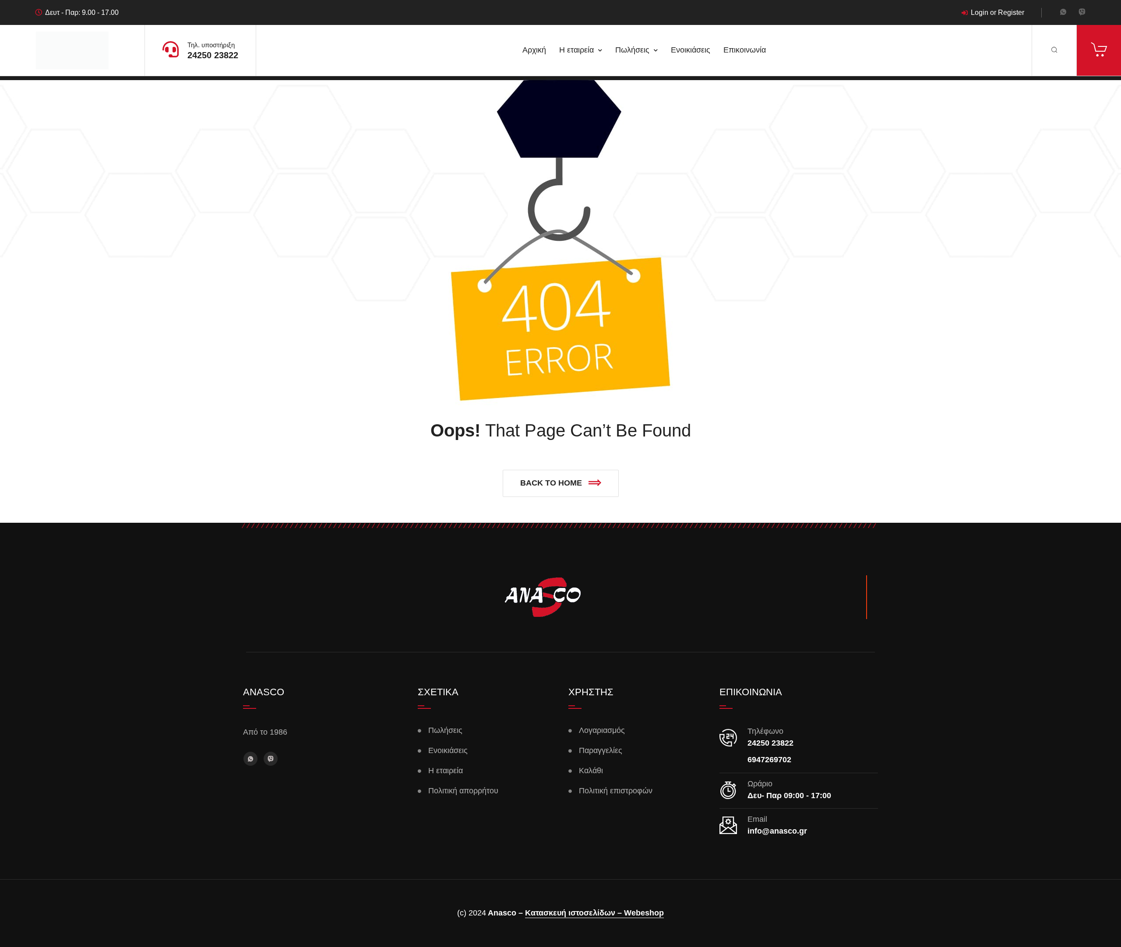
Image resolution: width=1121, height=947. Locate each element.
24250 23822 (212, 55)
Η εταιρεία (576, 50)
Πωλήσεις (632, 50)
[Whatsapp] (1063, 13)
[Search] (1054, 50)
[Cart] (1099, 50)
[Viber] (1082, 13)
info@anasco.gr (777, 831)
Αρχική (534, 50)
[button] (561, 483)
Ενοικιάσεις (690, 50)
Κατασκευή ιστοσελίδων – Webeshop (594, 912)
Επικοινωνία (744, 50)
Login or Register (997, 12)
